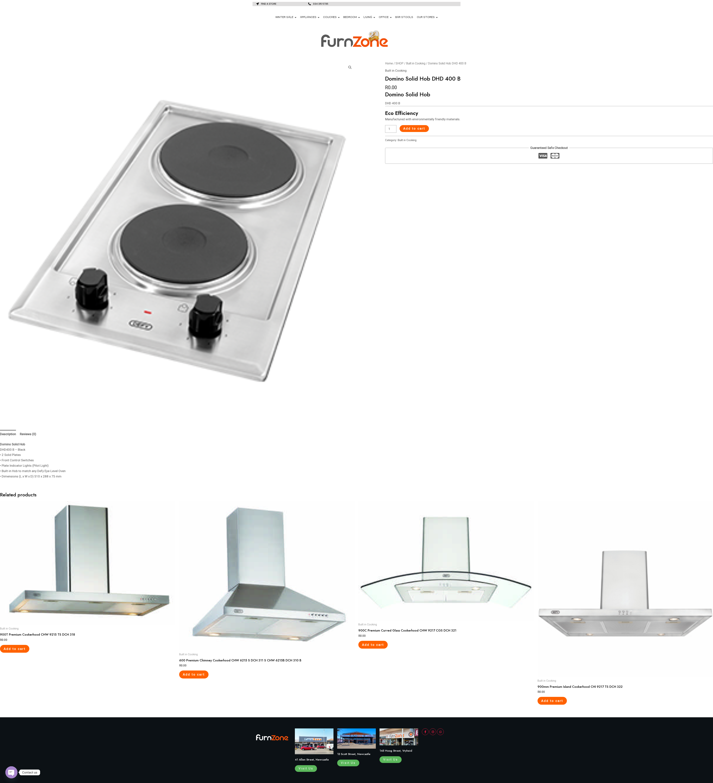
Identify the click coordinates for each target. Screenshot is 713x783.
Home (389, 63)
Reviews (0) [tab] (28, 434)
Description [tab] (8, 434)
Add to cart (414, 128)
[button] (350, 67)
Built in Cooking (415, 63)
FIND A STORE (268, 4)
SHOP (399, 63)
